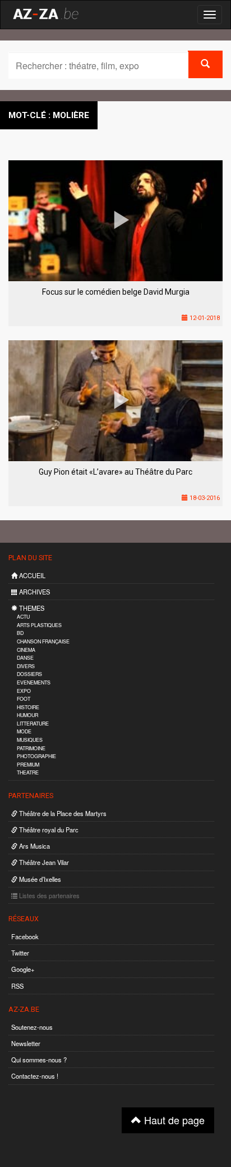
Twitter (20, 952)
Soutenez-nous (32, 1026)
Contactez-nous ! (34, 1075)
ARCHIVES (33, 591)
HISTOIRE (28, 707)
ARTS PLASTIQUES (39, 625)
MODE (24, 731)
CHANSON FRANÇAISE (43, 641)
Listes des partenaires (48, 895)
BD (20, 633)
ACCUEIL (31, 575)
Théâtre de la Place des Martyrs (62, 813)
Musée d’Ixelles (39, 879)
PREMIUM (28, 764)
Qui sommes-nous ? (39, 1059)
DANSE (25, 657)
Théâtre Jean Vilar (43, 862)
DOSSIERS (29, 674)
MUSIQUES (30, 740)
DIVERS (26, 666)
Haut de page (173, 1119)
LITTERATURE (33, 723)
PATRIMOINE (31, 748)
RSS (17, 985)
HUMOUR (27, 715)
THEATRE (28, 772)
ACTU (23, 616)
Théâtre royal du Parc (47, 829)
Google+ (23, 969)
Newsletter (25, 1043)
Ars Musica (33, 845)
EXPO (24, 691)
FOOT (23, 698)
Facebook (25, 936)
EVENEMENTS (33, 682)
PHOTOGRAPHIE (36, 756)
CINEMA (26, 650)
